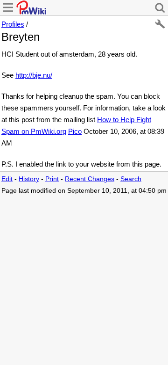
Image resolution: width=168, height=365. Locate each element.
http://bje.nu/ (33, 75)
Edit (7, 178)
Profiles (12, 24)
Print (52, 178)
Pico (75, 131)
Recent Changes (89, 178)
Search (130, 178)
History (29, 178)
